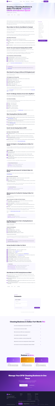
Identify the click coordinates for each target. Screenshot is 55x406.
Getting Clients (40, 29)
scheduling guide (20, 110)
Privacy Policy (37, 404)
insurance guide (10, 68)
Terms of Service (42, 404)
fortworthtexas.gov (9, 174)
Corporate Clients (41, 24)
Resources (32, 1)
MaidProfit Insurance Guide (11, 217)
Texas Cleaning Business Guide (12, 265)
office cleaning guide (10, 118)
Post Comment (37, 307)
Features (21, 1)
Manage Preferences (26, 403)
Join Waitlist (46, 1)
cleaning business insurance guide (15, 211)
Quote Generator (29, 395)
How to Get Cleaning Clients (11, 267)
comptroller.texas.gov (10, 188)
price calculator (11, 89)
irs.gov (8, 166)
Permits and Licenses (41, 32)
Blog (24, 1)
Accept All (20, 403)
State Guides (27, 1)
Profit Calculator (37, 399)
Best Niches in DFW (41, 28)
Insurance (40, 33)
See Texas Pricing (42, 40)
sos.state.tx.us (9, 164)
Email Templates (29, 399)
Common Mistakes (41, 37)
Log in (42, 1)
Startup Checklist (41, 36)
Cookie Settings (46, 404)
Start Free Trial (24, 385)
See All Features (31, 385)
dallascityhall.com (10, 165)
